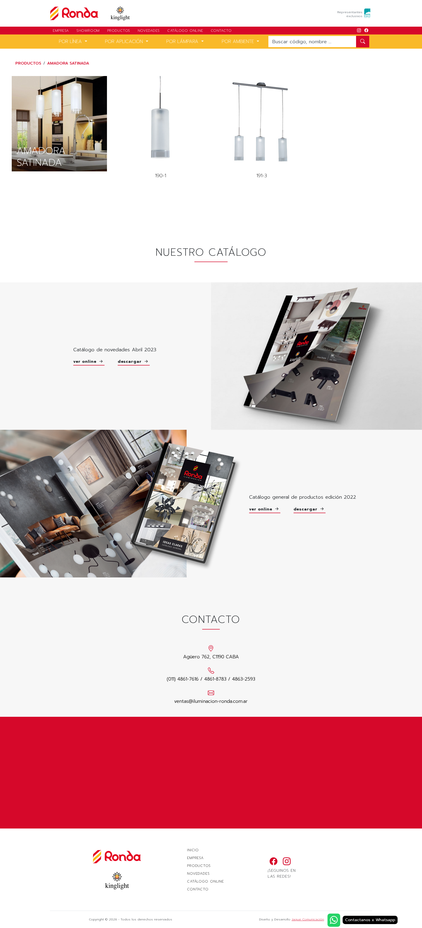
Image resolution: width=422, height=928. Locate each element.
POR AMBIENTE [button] (239, 41)
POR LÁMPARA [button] (183, 41)
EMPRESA (61, 30)
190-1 (160, 128)
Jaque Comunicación (308, 919)
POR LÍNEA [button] (71, 41)
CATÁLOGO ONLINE (185, 30)
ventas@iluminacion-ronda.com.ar (211, 701)
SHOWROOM (88, 30)
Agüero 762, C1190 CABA (211, 656)
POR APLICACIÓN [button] (125, 41)
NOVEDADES (149, 30)
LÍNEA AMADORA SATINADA (59, 123)
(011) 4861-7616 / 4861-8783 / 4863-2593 (211, 679)
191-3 (261, 128)
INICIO (193, 850)
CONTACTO (221, 30)
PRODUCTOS (118, 30)
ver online (85, 362)
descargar (130, 362)
